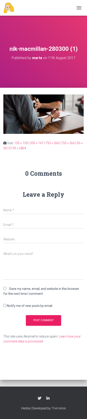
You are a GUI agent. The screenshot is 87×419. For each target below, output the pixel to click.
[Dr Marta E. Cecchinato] (10, 7)
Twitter (39, 398)
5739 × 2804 (17, 148)
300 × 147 (37, 143)
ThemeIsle (58, 408)
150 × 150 (21, 143)
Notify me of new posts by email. (30, 306)
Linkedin (48, 398)
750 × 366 (52, 143)
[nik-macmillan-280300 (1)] (43, 114)
